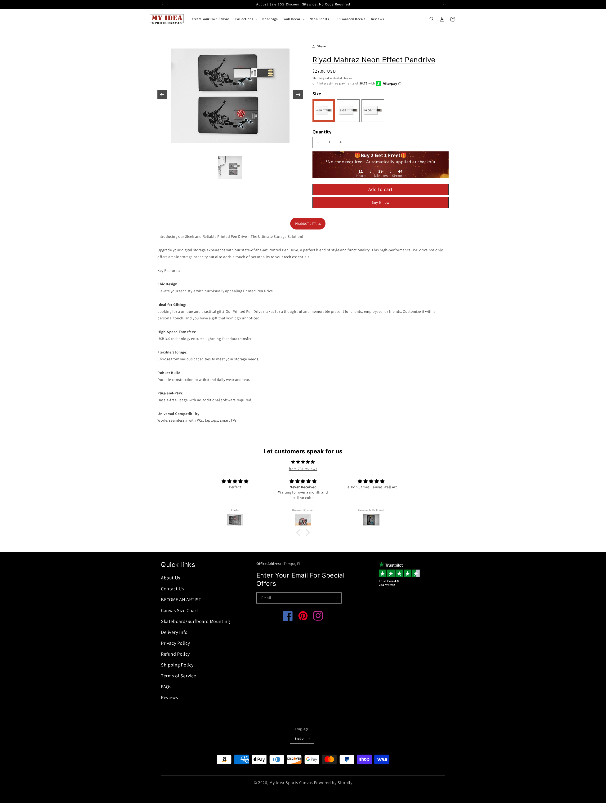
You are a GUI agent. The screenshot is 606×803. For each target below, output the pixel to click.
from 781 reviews (303, 468)
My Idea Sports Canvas (291, 782)
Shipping (318, 78)
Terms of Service (178, 676)
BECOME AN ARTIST (181, 599)
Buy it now (381, 202)
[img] (303, 462)
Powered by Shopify (333, 782)
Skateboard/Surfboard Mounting (195, 621)
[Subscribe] (336, 598)
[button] (246, 19)
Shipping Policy (177, 665)
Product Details (308, 223)
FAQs (166, 687)
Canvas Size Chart (179, 610)
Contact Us (172, 589)
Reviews (169, 697)
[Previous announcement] (162, 4)
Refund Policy (175, 654)
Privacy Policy (175, 643)
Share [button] (321, 46)
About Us (170, 578)
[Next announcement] (443, 4)
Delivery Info (174, 632)
